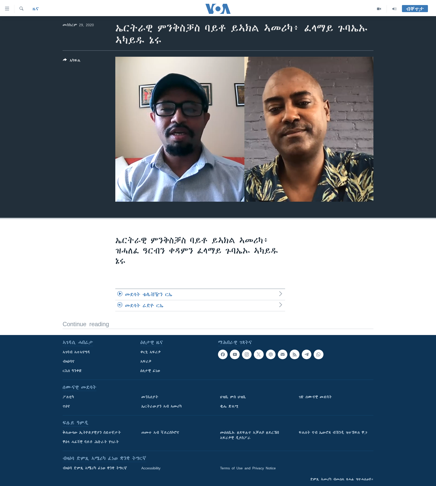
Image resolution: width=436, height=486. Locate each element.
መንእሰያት (149, 397)
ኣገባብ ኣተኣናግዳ (76, 352)
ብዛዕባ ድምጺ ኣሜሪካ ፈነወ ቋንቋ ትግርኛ (95, 468)
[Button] (71, 61)
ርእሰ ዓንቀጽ (72, 371)
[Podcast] (271, 354)
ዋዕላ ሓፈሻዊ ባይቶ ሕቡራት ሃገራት (91, 442)
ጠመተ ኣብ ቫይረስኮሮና (160, 432)
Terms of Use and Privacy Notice (248, 468)
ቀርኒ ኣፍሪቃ (150, 352)
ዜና (36, 8)
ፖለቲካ (68, 397)
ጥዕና (66, 406)
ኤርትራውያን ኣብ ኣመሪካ (161, 406)
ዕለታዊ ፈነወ (150, 371)
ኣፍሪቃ (145, 361)
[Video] (379, 9)
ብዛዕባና (68, 361)
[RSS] (294, 354)
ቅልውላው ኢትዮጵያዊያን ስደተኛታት (92, 432)
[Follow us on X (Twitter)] (258, 354)
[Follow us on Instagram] (247, 354)
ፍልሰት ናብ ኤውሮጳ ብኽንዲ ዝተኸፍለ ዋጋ (333, 432)
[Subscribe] (282, 354)
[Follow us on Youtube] (234, 354)
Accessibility (150, 468)
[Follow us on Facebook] (223, 354)
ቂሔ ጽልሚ (229, 406)
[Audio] (394, 9)
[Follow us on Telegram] (306, 354)
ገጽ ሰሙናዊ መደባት (315, 397)
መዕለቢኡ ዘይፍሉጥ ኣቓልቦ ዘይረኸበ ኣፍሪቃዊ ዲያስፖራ (249, 435)
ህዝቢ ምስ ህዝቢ (233, 397)
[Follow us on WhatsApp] (318, 354)
